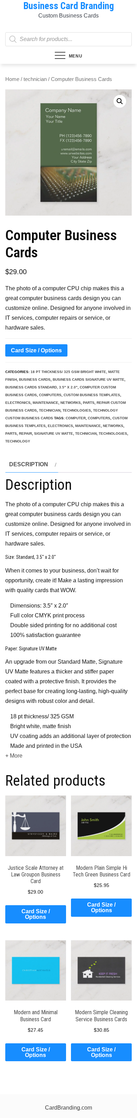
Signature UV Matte (53, 433)
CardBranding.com (68, 1108)
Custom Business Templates (92, 395)
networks (70, 403)
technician (35, 79)
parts (88, 403)
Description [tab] (28, 464)
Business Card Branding (68, 6)
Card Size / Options (36, 350)
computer (76, 418)
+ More (13, 756)
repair (25, 433)
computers (50, 395)
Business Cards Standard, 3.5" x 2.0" (41, 387)
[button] (119, 101)
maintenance (45, 403)
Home (12, 79)
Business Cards (35, 379)
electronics (18, 403)
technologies (77, 410)
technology (17, 441)
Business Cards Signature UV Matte (88, 379)
